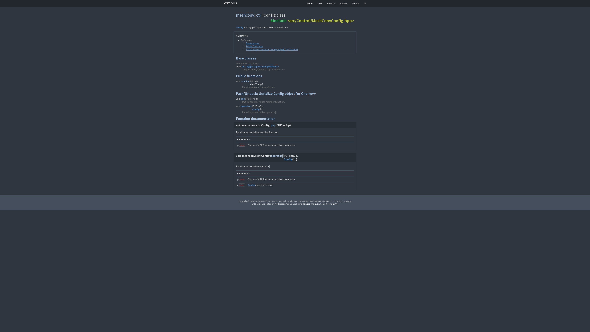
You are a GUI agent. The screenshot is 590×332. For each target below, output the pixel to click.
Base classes (252, 43)
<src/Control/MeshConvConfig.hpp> (320, 20)
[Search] (365, 3)
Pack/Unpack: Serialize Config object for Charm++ (272, 49)
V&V (320, 3)
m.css (317, 204)
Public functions (254, 46)
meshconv (245, 15)
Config (239, 27)
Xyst (230, 3)
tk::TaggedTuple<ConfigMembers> (260, 66)
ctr (258, 15)
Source (355, 3)
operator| (246, 106)
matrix (335, 204)
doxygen (306, 204)
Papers (343, 3)
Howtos (331, 3)
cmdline (245, 81)
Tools (310, 3)
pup (243, 98)
